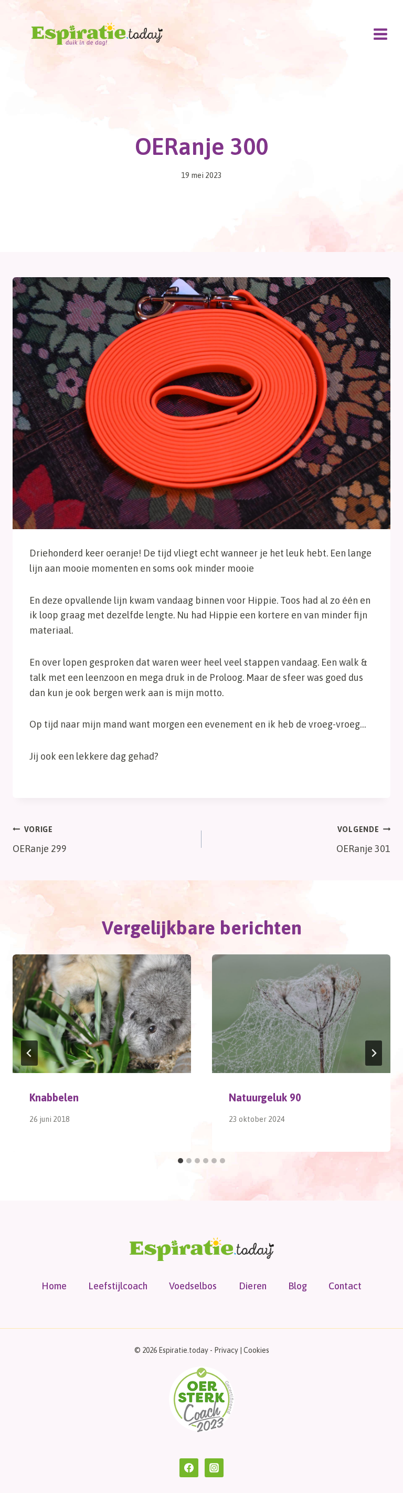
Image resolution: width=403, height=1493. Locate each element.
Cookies (256, 1350)
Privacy (226, 1350)
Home (54, 1285)
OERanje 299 (40, 839)
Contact (345, 1285)
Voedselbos (193, 1285)
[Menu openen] (380, 34)
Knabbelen (54, 1097)
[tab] (180, 1160)
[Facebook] (188, 1467)
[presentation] (102, 1014)
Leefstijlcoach (117, 1285)
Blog (297, 1285)
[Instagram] (214, 1467)
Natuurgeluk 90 (265, 1097)
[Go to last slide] (29, 1053)
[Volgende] (373, 1053)
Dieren (253, 1285)
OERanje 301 (363, 839)
